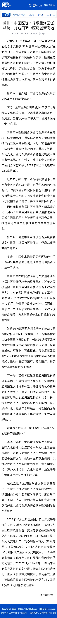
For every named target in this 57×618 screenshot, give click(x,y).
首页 (6, 14)
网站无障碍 (49, 5)
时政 (40, 15)
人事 (49, 15)
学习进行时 (19, 15)
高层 (31, 15)
